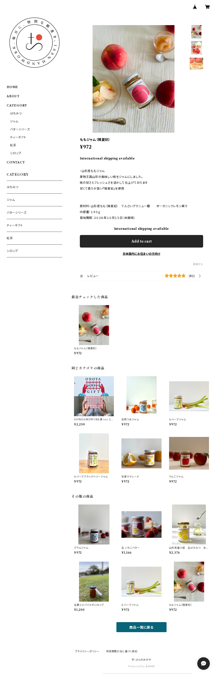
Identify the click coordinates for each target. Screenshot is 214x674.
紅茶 (13, 145)
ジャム (14, 121)
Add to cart (141, 241)
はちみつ (16, 113)
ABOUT (13, 96)
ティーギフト (18, 137)
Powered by (137, 666)
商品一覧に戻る (141, 627)
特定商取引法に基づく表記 (122, 651)
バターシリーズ (20, 129)
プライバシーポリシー (87, 651)
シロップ (15, 153)
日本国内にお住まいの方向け (141, 254)
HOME (12, 87)
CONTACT (16, 162)
